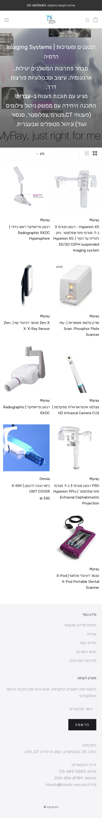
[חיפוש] (87, 20)
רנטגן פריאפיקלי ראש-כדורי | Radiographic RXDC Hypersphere (29, 233)
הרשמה (82, 725)
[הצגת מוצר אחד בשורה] (87, 153)
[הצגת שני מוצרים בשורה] (95, 153)
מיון (41, 154)
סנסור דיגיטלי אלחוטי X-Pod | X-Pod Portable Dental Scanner (77, 582)
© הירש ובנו (51, 807)
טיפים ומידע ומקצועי (80, 625)
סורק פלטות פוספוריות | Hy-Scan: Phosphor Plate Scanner (79, 329)
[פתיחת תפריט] (6, 20)
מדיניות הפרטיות (83, 660)
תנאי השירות (86, 651)
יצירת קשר (87, 642)
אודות (91, 634)
